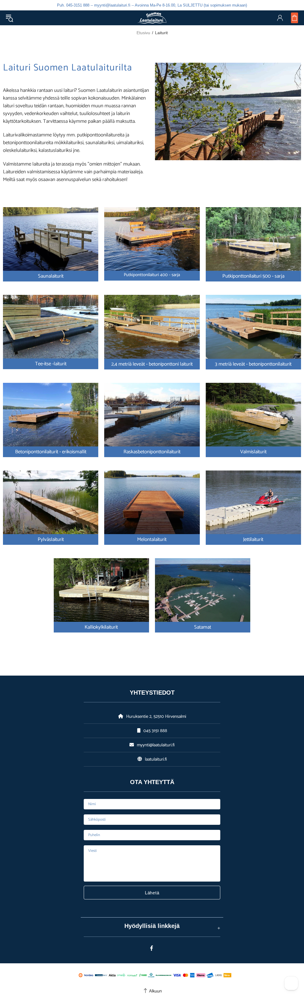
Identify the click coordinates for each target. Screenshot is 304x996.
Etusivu (143, 32)
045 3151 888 (155, 730)
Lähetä (152, 892)
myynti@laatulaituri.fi (156, 745)
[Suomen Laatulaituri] (152, 18)
